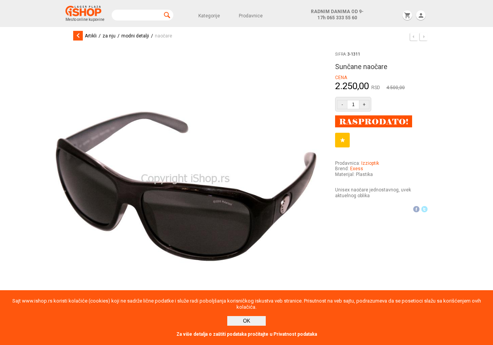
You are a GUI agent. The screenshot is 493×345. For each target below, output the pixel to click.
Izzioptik (370, 163)
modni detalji (135, 36)
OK (246, 321)
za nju (109, 36)
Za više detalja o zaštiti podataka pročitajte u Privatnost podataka (246, 334)
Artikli (91, 36)
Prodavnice (251, 16)
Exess (356, 168)
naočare (163, 36)
